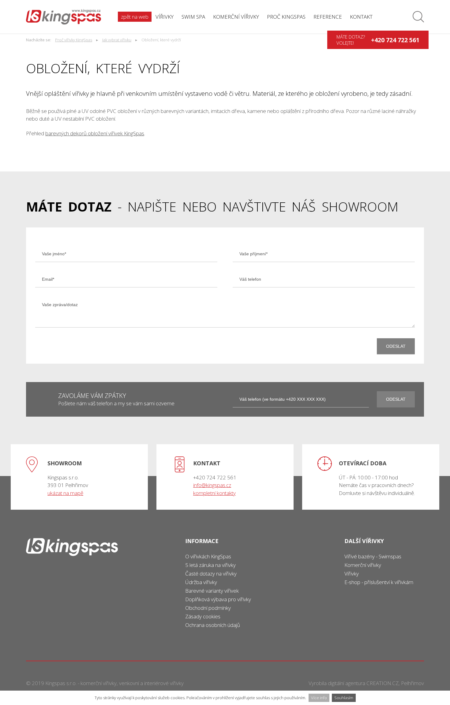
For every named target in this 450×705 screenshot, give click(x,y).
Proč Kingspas (286, 16)
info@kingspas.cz (212, 485)
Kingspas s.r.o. (61, 683)
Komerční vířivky (236, 16)
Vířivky (165, 16)
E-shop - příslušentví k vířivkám (378, 582)
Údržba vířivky (201, 582)
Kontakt (361, 16)
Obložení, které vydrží (161, 40)
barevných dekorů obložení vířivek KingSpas (94, 133)
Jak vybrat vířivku (116, 40)
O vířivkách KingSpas (208, 556)
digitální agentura (346, 683)
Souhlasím (343, 697)
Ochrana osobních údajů (212, 624)
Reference (327, 16)
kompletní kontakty (214, 493)
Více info (319, 697)
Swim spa (193, 16)
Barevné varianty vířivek (212, 590)
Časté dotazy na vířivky (211, 573)
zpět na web (134, 16)
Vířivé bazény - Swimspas (372, 556)
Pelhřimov (412, 683)
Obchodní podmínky (208, 607)
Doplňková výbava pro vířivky (218, 599)
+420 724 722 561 (395, 40)
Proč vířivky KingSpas (73, 40)
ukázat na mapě (65, 493)
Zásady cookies (202, 616)
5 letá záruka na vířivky (210, 564)
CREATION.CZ (382, 683)
